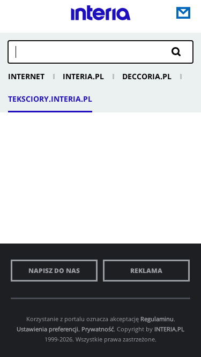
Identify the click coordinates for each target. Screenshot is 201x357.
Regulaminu (157, 319)
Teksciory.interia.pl (50, 99)
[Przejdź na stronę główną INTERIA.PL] (101, 15)
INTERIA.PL (169, 329)
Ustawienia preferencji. (48, 329)
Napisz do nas (54, 270)
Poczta (183, 13)
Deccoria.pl (147, 76)
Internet (26, 76)
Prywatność (97, 329)
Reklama (146, 270)
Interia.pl (83, 76)
